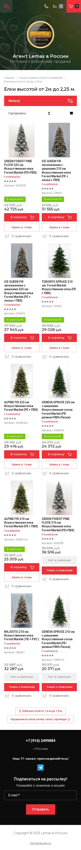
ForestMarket (12, 176)
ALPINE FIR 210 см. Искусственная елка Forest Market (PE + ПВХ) (21, 522)
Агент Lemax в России (41, 56)
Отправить (40, 809)
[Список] (71, 113)
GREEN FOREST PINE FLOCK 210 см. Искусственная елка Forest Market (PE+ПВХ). (58, 524)
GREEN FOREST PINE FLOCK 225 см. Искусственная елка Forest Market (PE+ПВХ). (21, 166)
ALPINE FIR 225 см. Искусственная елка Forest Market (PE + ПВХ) (21, 406)
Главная (9, 77)
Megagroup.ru (40, 843)
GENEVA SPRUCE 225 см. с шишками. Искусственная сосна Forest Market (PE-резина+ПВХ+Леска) (58, 410)
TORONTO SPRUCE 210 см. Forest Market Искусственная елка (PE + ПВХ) (59, 287)
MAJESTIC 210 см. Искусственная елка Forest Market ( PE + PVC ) (21, 635)
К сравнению (21, 236)
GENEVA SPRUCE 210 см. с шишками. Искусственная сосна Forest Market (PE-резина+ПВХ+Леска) (58, 639)
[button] (6, 6)
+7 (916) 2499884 (40, 740)
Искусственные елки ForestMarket (41, 77)
